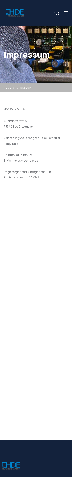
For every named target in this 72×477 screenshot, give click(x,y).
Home (8, 87)
